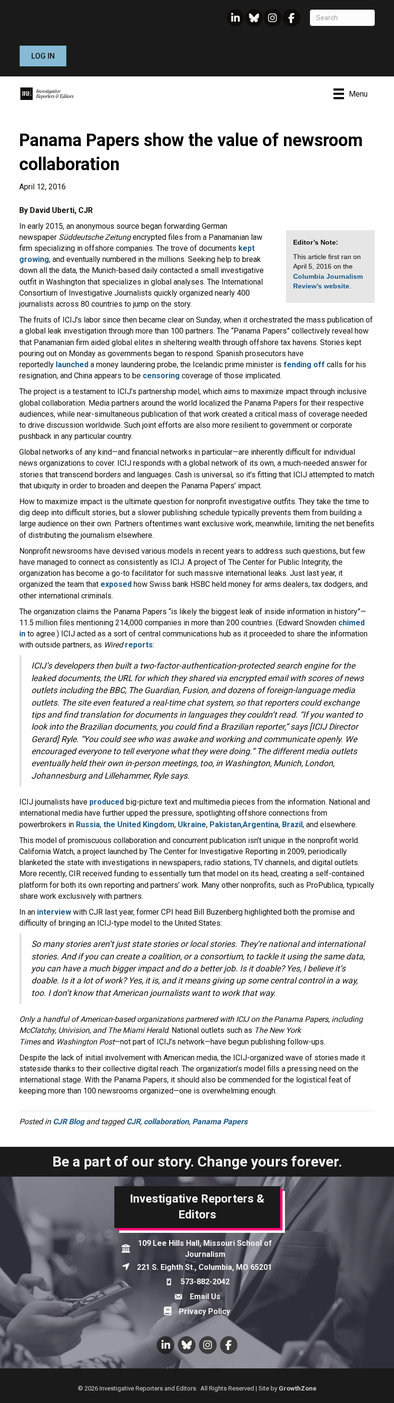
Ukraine (192, 824)
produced (106, 802)
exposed (116, 584)
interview (54, 912)
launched (72, 364)
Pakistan (225, 824)
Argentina (261, 824)
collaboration (166, 1121)
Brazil (292, 824)
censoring (161, 375)
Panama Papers (219, 1121)
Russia (88, 824)
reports (139, 644)
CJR (133, 1121)
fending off (304, 364)
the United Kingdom (138, 824)
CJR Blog (68, 1121)
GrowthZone (298, 1388)
